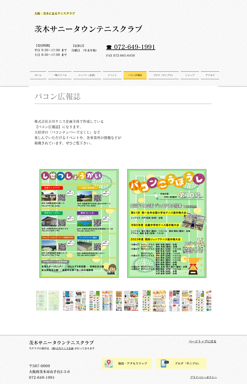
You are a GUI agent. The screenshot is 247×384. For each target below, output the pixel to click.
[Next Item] (205, 224)
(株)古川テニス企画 (63, 348)
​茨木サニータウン (65, 29)
